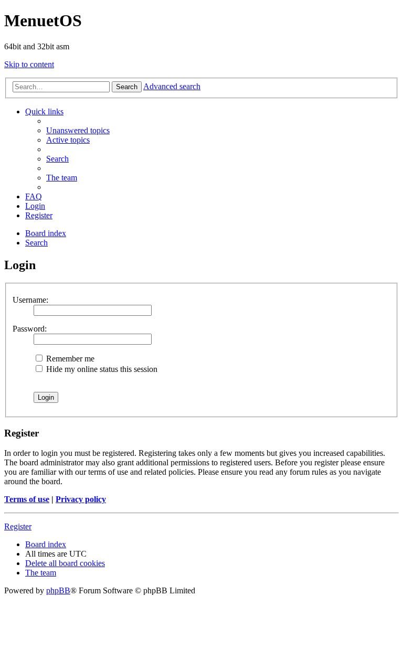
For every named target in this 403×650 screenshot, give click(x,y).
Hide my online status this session (100, 369)
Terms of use (26, 499)
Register (17, 526)
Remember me (69, 358)
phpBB (58, 590)
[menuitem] (78, 130)
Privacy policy (81, 499)
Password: (30, 328)
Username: (30, 299)
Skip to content (29, 64)
